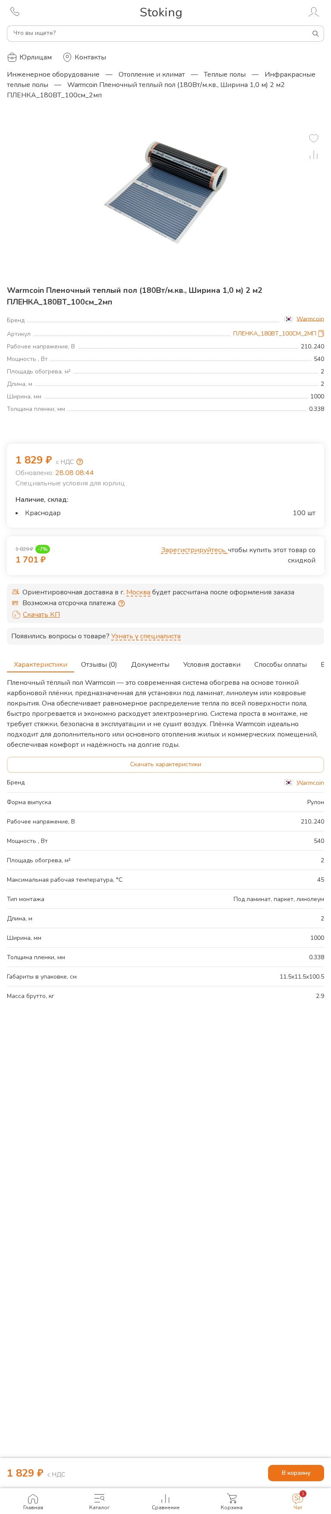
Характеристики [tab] (40, 664)
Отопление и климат (152, 74)
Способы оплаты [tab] (280, 664)
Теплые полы (225, 74)
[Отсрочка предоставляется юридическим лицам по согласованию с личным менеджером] (122, 603)
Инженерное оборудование (53, 74)
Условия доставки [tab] (211, 664)
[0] (314, 138)
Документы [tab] (150, 664)
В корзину (296, 1473)
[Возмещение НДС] (80, 462)
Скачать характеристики (165, 764)
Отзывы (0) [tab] (99, 664)
